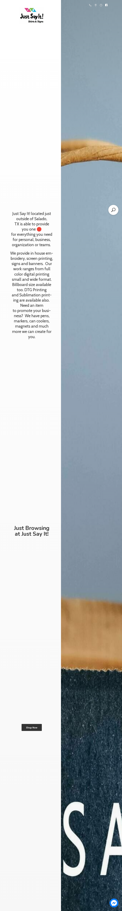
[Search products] (113, 210)
